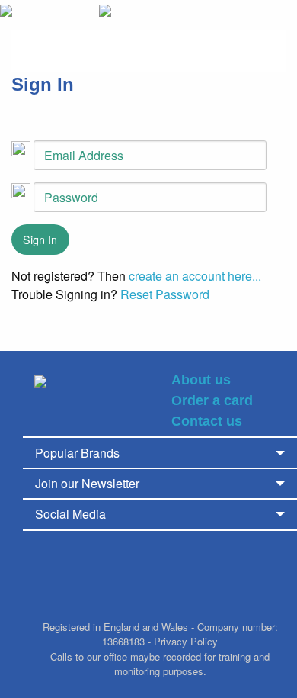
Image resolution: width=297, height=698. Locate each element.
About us (201, 380)
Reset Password (164, 294)
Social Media (70, 514)
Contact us (206, 421)
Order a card (212, 400)
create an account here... (195, 276)
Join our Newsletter (87, 483)
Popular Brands (77, 453)
